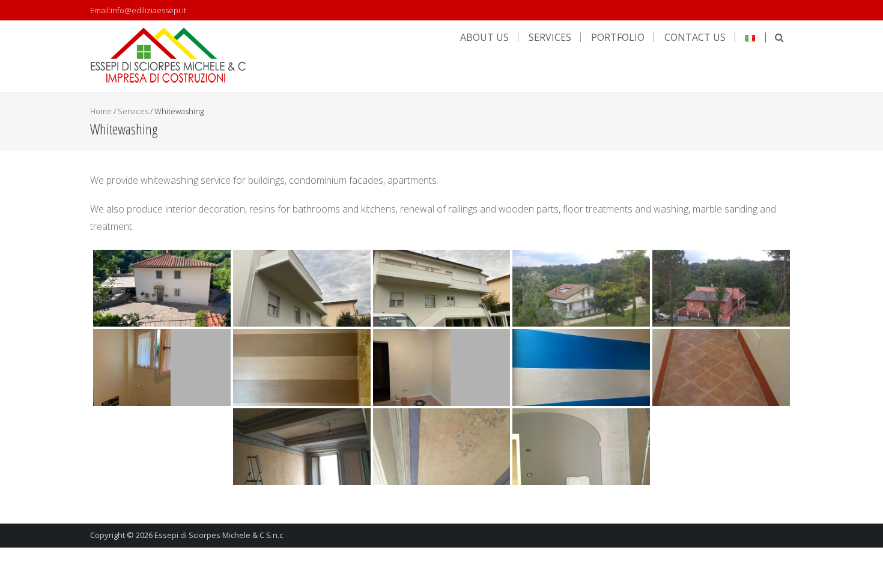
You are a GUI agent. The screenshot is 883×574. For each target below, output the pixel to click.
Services (550, 37)
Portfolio (618, 37)
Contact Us (695, 37)
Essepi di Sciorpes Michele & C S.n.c (218, 535)
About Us (484, 37)
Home (101, 111)
